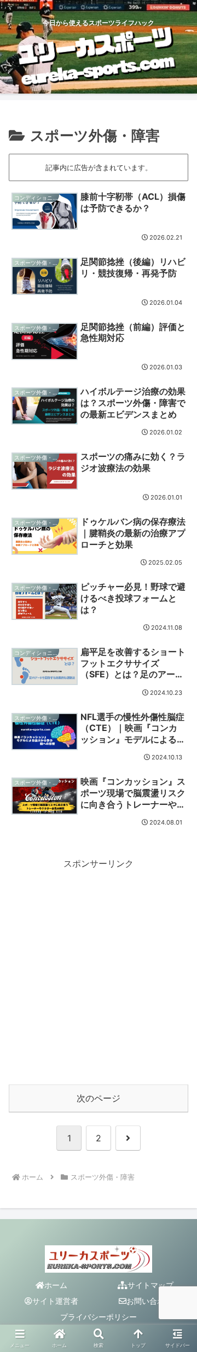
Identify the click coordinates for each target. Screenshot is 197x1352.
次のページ (98, 1098)
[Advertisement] (98, 970)
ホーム (55, 1285)
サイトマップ (150, 1285)
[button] (176, 1316)
